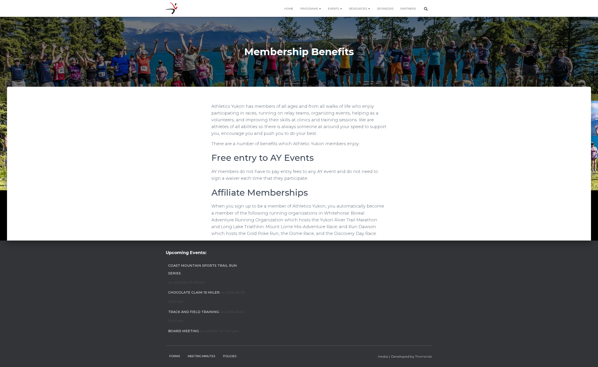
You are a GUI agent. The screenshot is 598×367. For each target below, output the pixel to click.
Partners (408, 8)
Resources (358, 8)
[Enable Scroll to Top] (589, 357)
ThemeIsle (423, 356)
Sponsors (385, 8)
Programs (309, 8)
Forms (174, 356)
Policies (229, 356)
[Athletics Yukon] (171, 8)
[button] (320, 8)
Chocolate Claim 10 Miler (194, 292)
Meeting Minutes (201, 356)
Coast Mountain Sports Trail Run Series (202, 269)
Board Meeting (183, 331)
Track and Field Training (193, 312)
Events (334, 8)
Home (288, 8)
